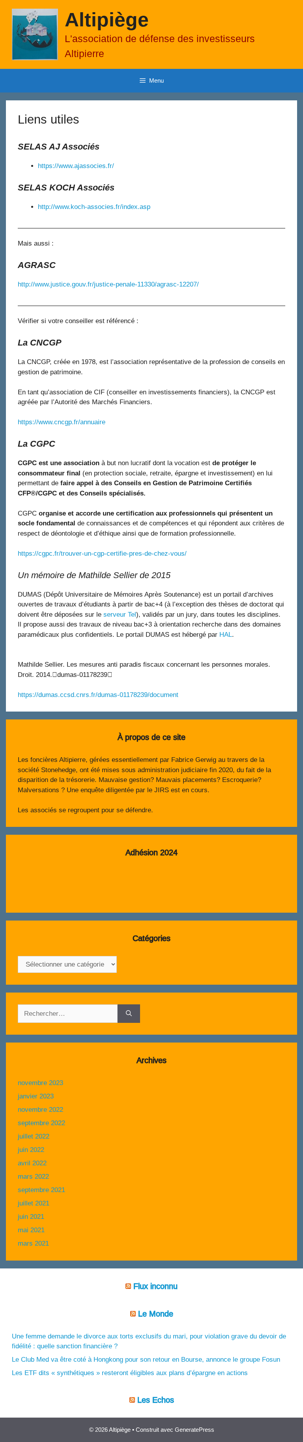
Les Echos (155, 1400)
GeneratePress (194, 1429)
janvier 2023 (36, 1096)
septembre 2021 (41, 1190)
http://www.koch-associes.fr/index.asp (94, 207)
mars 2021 (33, 1243)
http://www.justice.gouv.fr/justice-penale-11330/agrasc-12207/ (108, 284)
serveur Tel (119, 614)
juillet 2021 (33, 1203)
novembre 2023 (40, 1083)
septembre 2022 (41, 1123)
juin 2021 (31, 1216)
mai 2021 (31, 1230)
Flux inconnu (155, 1286)
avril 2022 (32, 1163)
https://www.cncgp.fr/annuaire (61, 422)
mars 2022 (33, 1176)
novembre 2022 (40, 1109)
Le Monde (155, 1313)
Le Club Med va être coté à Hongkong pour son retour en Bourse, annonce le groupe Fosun (146, 1359)
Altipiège (107, 20)
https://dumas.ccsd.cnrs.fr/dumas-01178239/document (98, 695)
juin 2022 (31, 1150)
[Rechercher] (129, 1013)
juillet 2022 (33, 1136)
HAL (225, 634)
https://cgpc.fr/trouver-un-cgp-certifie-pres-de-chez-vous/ (102, 553)
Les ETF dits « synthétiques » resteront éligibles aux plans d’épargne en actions (130, 1373)
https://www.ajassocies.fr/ (76, 166)
